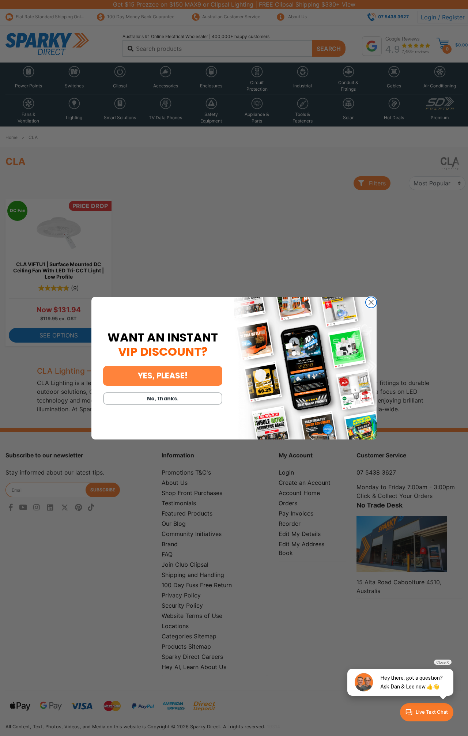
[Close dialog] (371, 302)
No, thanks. (162, 398)
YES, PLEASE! (163, 375)
